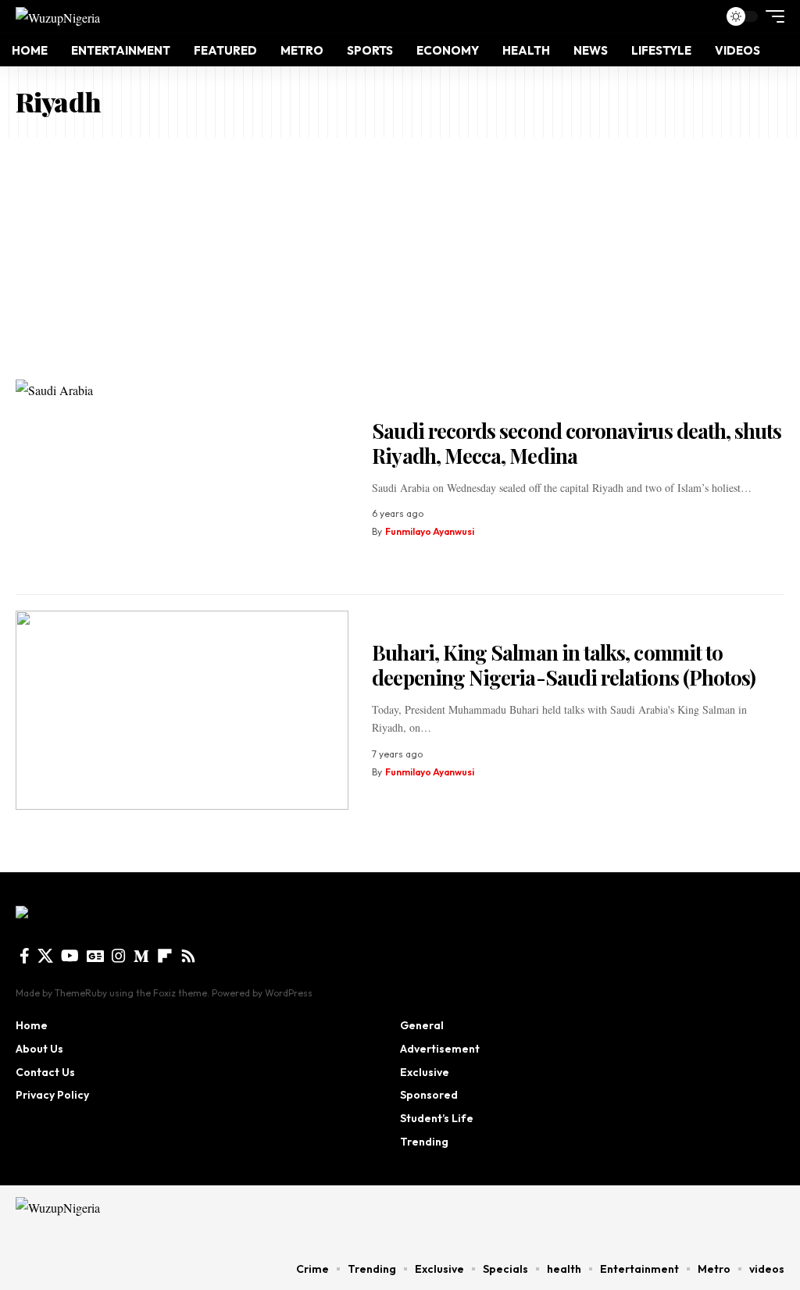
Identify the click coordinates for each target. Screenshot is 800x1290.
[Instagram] (119, 956)
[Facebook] (25, 956)
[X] (45, 956)
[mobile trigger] (771, 16)
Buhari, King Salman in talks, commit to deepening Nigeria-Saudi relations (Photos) (563, 665)
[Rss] (188, 956)
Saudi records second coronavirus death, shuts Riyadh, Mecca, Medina (576, 443)
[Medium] (141, 956)
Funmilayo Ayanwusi (429, 531)
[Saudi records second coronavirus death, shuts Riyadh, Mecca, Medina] (182, 479)
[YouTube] (70, 956)
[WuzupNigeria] (58, 16)
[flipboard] (165, 956)
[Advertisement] (400, 254)
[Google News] (95, 956)
